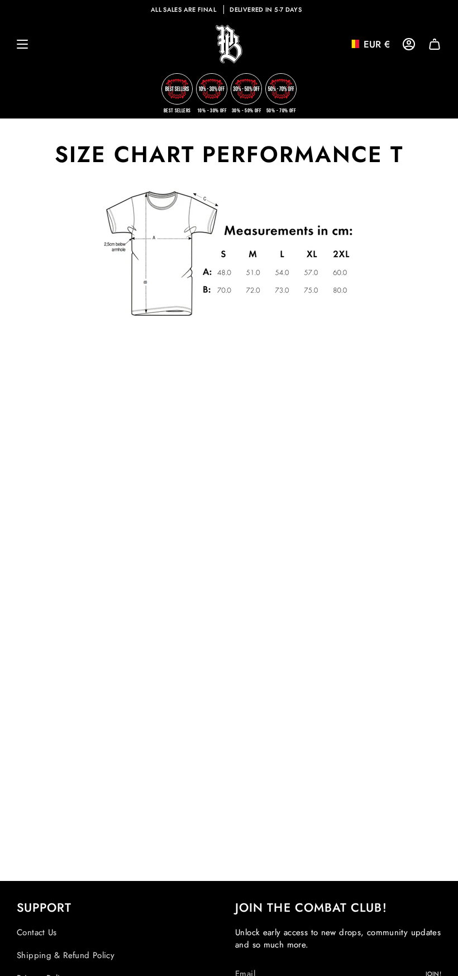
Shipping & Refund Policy (66, 955)
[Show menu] (22, 44)
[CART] (434, 44)
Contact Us (37, 932)
